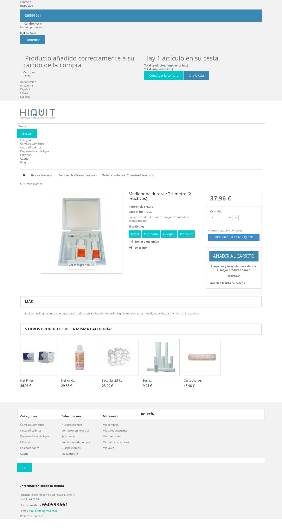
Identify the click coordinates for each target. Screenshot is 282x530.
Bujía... (148, 380)
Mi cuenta (110, 416)
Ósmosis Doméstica (32, 144)
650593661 (32, 15)
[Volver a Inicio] (24, 175)
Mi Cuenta (26, 85)
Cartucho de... (193, 380)
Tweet (135, 234)
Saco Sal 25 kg (112, 380)
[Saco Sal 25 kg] (120, 357)
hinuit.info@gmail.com (43, 511)
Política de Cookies (31, 516)
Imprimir (141, 248)
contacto (25, 2)
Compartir (151, 234)
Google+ (169, 234)
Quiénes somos (71, 447)
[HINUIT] (37, 114)
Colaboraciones (29, 447)
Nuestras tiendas (72, 424)
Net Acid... (68, 380)
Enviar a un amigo (147, 241)
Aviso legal (68, 436)
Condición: (136, 212)
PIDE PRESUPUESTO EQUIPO (233, 237)
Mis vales (108, 447)
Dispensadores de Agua (34, 151)
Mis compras (110, 424)
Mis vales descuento (115, 430)
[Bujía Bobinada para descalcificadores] (161, 357)
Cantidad (216, 211)
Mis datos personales (116, 442)
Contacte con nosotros (76, 430)
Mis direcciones (112, 436)
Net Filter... (27, 380)
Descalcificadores (30, 147)
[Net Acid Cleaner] (79, 357)
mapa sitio (26, 5)
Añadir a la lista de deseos (227, 283)
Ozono (24, 158)
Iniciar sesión (28, 82)
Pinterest (186, 234)
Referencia (136, 207)
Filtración (26, 155)
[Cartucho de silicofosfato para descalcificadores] (202, 357)
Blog (23, 162)
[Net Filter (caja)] (38, 357)
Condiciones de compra (76, 442)
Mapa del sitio (70, 453)
